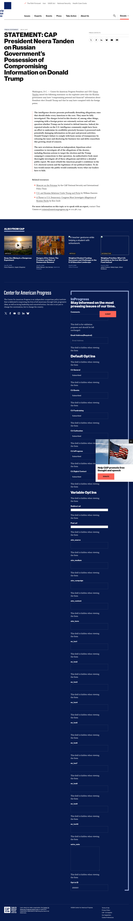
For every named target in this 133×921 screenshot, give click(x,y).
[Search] (114, 17)
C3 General (75, 370)
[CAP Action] (11, 910)
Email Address (81, 335)
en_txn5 (74, 723)
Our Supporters (106, 915)
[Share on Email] (112, 40)
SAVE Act (51, 3)
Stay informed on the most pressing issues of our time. (93, 302)
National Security (64, 3)
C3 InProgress (77, 451)
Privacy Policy (106, 910)
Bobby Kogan (114, 267)
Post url (74, 523)
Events (49, 16)
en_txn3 (74, 682)
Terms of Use (105, 908)
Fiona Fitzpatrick (9, 267)
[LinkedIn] (23, 313)
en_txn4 (74, 702)
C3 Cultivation (77, 431)
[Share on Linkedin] (101, 40)
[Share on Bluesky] (107, 40)
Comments (75, 312)
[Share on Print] (117, 40)
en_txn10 (74, 824)
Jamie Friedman (105, 267)
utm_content (76, 601)
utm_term (75, 621)
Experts (38, 16)
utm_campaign (77, 581)
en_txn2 (74, 662)
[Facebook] (10, 313)
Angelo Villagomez (20, 267)
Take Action (71, 16)
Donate (123, 16)
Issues (27, 16)
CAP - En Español (107, 912)
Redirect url (76, 506)
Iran (44, 3)
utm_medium (76, 560)
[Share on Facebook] (96, 40)
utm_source (76, 540)
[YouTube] (14, 313)
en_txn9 (74, 804)
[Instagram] (19, 313)
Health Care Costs (80, 3)
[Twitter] (5, 313)
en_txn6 (74, 743)
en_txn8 (74, 783)
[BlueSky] (28, 313)
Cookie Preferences (108, 917)
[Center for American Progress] (8, 10)
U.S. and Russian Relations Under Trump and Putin (58, 193)
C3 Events (75, 390)
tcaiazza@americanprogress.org (54, 209)
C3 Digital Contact (78, 471)
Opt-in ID (74, 882)
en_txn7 (74, 763)
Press (59, 16)
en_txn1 (74, 641)
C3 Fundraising (77, 411)
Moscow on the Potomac (46, 185)
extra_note (75, 844)
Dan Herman (49, 267)
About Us (85, 16)
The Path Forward (34, 3)
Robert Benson (40, 267)
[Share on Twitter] (91, 40)
